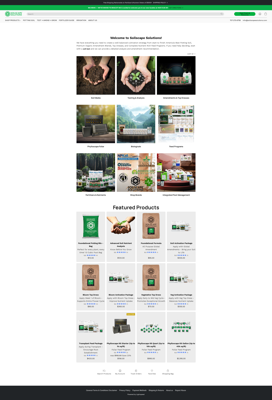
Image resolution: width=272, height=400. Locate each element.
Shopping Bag (168, 374)
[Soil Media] (95, 75)
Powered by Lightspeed (136, 394)
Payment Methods (139, 390)
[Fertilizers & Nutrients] (95, 172)
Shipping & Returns (156, 390)
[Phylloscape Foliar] (95, 124)
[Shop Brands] (136, 172)
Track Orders (136, 374)
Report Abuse (180, 390)
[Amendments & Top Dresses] (176, 75)
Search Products (104, 374)
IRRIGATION (81, 20)
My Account (120, 374)
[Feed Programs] (176, 124)
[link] (161, 2)
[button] (13, 14)
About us (169, 390)
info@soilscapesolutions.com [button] (255, 20)
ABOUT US (92, 20)
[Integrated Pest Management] (176, 172)
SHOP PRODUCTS (12, 20)
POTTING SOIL (29, 20)
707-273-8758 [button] (235, 20)
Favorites (152, 374)
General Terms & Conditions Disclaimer (101, 390)
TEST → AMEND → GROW (47, 20)
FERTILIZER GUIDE (66, 20)
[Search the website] (221, 13)
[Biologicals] (136, 124)
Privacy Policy (124, 390)
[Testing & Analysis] (136, 75)
